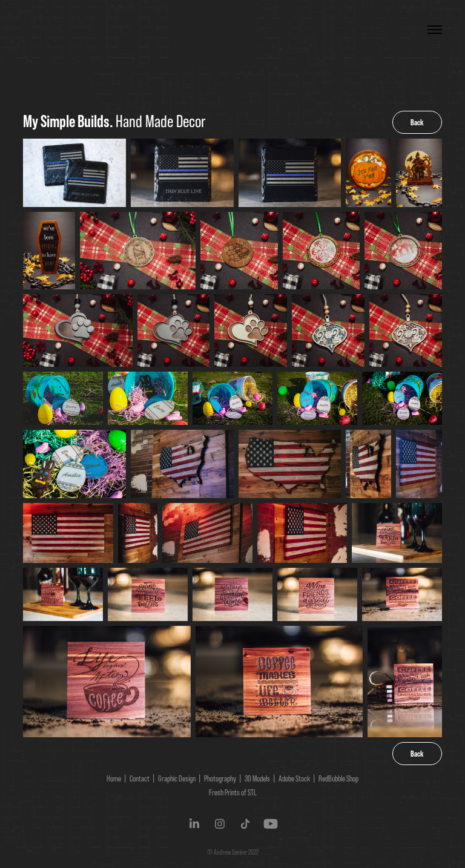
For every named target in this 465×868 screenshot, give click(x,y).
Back (417, 122)
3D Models (257, 778)
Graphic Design (177, 778)
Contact (140, 778)
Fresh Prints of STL (233, 792)
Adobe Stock (294, 778)
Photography (220, 778)
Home (114, 778)
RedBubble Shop (338, 778)
